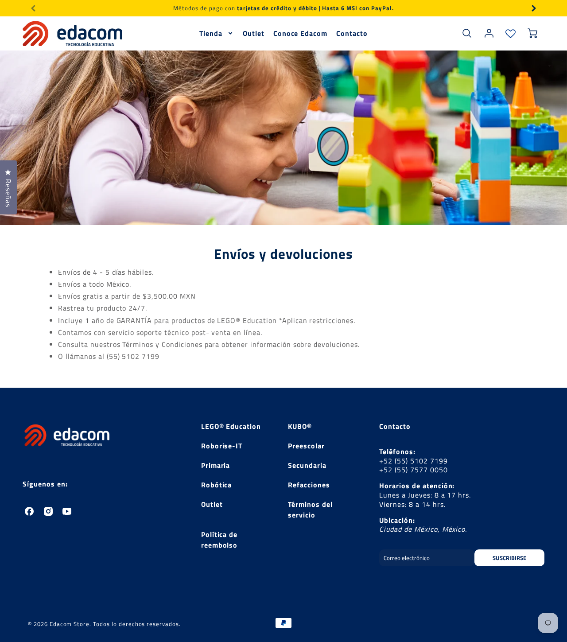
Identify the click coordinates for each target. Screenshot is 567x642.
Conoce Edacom (300, 33)
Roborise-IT (222, 445)
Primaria (215, 465)
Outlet (253, 33)
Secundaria (307, 465)
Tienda (210, 33)
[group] (283, 8)
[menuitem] (216, 33)
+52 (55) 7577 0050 (413, 469)
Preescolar (306, 445)
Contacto (352, 33)
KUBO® (300, 426)
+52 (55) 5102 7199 (413, 460)
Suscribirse (509, 557)
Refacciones (309, 484)
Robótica (216, 484)
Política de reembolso (219, 539)
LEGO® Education (231, 426)
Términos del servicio (310, 509)
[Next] (533, 8)
